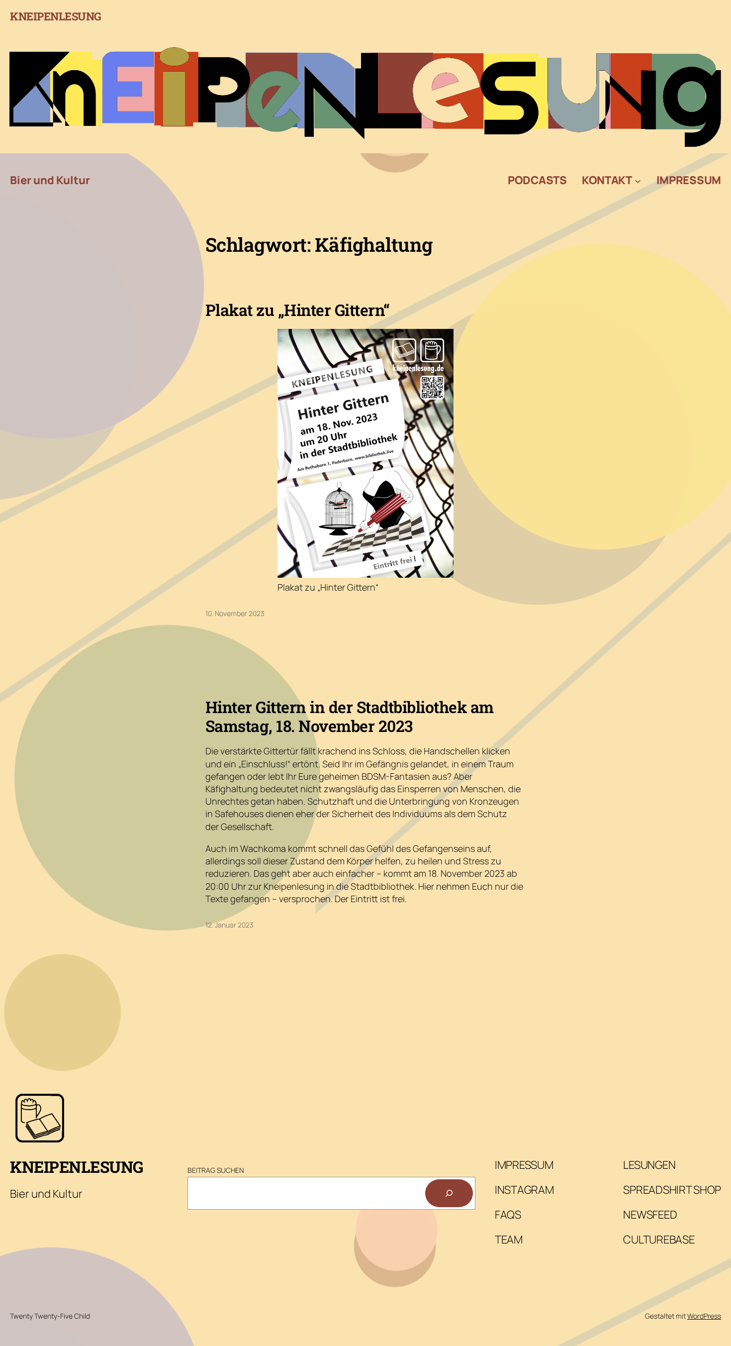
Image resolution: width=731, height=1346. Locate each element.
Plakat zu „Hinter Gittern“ (297, 310)
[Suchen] (449, 1193)
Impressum (688, 180)
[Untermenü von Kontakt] (638, 180)
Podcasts (537, 180)
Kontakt (607, 180)
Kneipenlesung (55, 16)
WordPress (704, 1316)
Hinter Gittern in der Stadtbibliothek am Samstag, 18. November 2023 (349, 717)
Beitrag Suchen (215, 1170)
